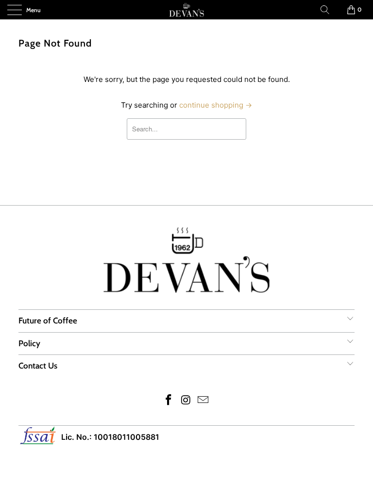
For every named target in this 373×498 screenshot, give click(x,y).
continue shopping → (215, 105)
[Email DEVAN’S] (203, 401)
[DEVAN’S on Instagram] (186, 401)
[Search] (325, 9)
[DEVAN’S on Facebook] (168, 401)
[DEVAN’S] (186, 9)
